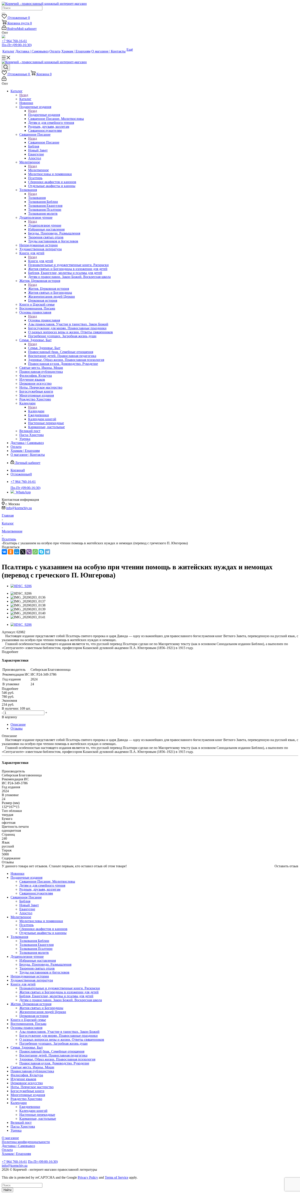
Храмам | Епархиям (16, 1154)
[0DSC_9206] (21, 586)
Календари (36, 411)
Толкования (37, 198)
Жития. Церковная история (48, 288)
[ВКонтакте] (4, 551)
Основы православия (44, 320)
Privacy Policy (88, 1177)
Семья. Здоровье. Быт (44, 348)
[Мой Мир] (16, 551)
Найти (7, 1190)
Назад (23, 95)
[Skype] (41, 551)
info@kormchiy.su (19, 508)
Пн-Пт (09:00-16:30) (17, 45)
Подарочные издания (44, 115)
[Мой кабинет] (4, 79)
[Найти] (3, 13)
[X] (22, 551)
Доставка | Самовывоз (18, 1146)
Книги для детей (40, 261)
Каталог (25, 99)
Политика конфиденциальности (26, 1142)
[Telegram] (47, 551)
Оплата (7, 1150)
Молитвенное (38, 170)
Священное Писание (43, 142)
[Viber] (29, 551)
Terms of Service (116, 1177)
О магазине (10, 1138)
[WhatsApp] (35, 551)
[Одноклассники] (10, 551)
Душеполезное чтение (44, 225)
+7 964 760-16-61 (14, 41)
